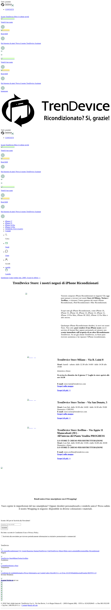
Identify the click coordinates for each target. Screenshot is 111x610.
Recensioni (82, 551)
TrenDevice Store (7, 558)
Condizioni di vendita (8, 573)
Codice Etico (49, 573)
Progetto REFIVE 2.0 (88, 573)
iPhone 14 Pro (10, 225)
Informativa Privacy (22, 573)
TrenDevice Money (57, 551)
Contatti (8, 231)
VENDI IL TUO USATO (14, 229)
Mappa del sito (33, 605)
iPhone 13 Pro (10, 227)
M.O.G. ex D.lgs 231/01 (62, 573)
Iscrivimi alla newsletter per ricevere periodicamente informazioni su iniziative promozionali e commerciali (39, 536)
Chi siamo (4, 551)
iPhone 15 (8, 223)
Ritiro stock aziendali (71, 551)
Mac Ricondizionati (92, 551)
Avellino (25, 558)
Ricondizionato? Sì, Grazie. (17, 551)
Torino (20, 558)
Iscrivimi (4, 528)
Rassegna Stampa (33, 551)
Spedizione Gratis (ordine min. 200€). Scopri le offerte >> (20, 278)
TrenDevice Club (45, 551)
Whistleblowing (76, 573)
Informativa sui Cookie (37, 573)
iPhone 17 (8, 221)
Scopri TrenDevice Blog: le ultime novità (15, 17)
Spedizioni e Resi (12, 566)
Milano (15, 558)
